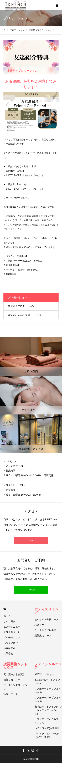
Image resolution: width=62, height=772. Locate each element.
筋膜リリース (10, 694)
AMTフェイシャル (44, 674)
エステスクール (11, 632)
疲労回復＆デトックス (15, 665)
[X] (28, 750)
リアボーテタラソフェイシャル (47, 690)
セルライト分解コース (46, 619)
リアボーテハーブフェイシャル (47, 699)
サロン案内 (9, 621)
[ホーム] (4, 30)
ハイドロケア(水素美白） (48, 728)
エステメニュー (11, 626)
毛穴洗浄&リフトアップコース (47, 681)
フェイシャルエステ (48, 665)
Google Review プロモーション (25, 315)
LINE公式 (31, 589)
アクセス (31, 540)
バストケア (40, 624)
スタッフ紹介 (10, 642)
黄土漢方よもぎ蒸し (14, 674)
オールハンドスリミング (15, 687)
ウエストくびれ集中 (45, 630)
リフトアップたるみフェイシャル (47, 721)
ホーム (7, 616)
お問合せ (8, 653)
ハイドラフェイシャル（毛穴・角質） (46, 735)
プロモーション (11, 637)
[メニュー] (56, 5)
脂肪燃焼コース (42, 635)
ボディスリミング (46, 610)
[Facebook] (23, 750)
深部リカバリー (11, 679)
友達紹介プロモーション (21, 306)
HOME (4, 608)
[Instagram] (32, 750)
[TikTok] (37, 750)
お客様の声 (9, 648)
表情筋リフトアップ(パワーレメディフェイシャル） (48, 710)
